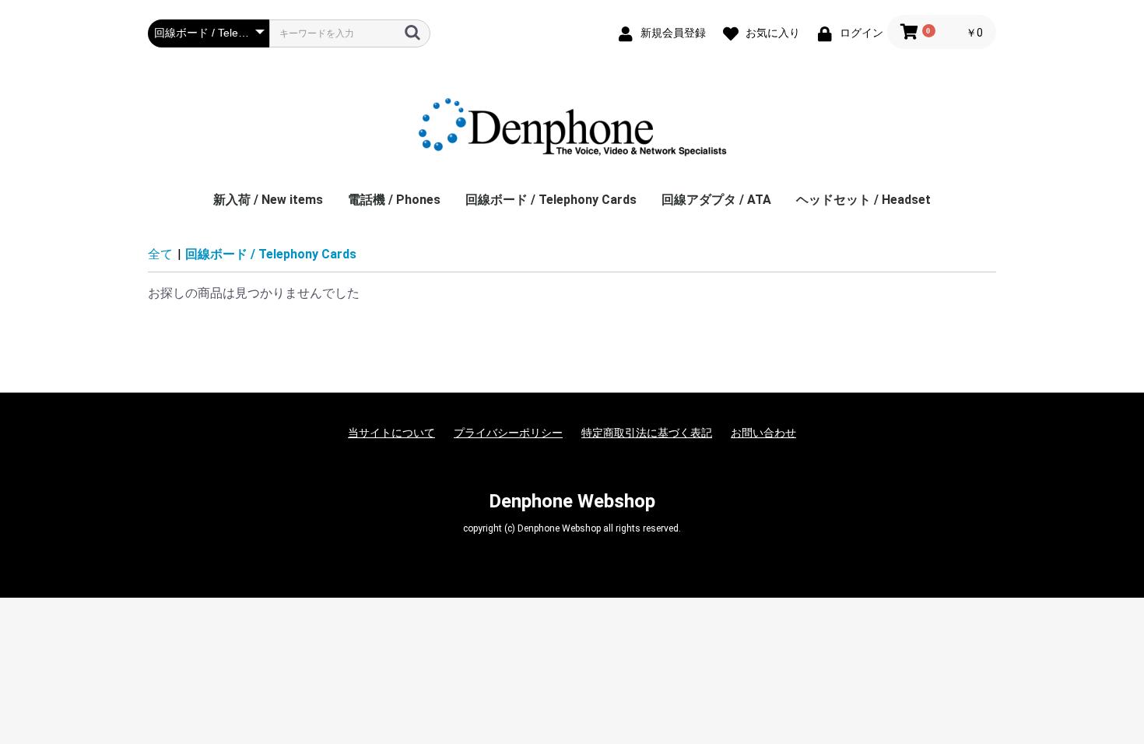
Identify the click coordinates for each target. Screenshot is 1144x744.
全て (160, 254)
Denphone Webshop (572, 501)
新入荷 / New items (268, 199)
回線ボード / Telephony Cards (551, 199)
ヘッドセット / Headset (863, 199)
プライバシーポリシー (508, 432)
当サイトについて (391, 432)
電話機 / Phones (394, 199)
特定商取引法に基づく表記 (646, 432)
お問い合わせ (763, 432)
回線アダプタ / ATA (716, 199)
